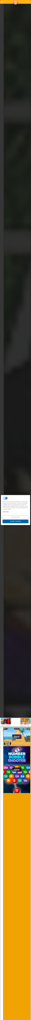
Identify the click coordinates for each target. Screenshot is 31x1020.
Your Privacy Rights (15, 517)
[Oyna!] (16, 745)
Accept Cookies (15, 521)
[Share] (1, 10)
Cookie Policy (6, 511)
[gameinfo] (2, 21)
